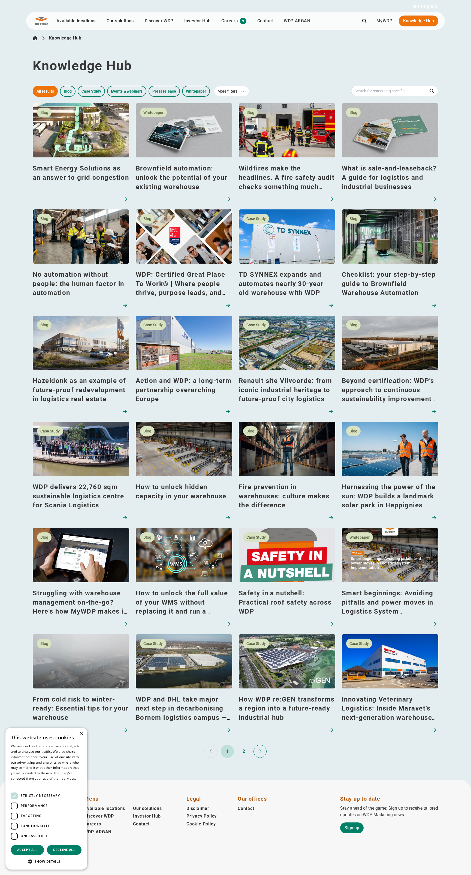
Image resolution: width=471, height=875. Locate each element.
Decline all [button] (64, 849)
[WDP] (41, 21)
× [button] (81, 733)
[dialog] (46, 799)
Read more (19, 784)
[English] (35, 38)
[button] (425, 6)
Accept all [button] (27, 849)
